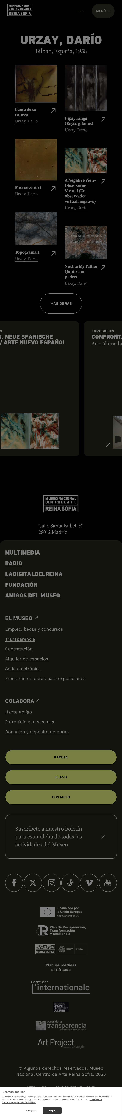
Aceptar (52, 1110)
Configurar (31, 1110)
